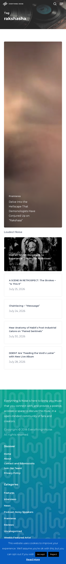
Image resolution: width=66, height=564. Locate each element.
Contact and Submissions (19, 463)
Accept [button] (41, 554)
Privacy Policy (12, 473)
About (7, 458)
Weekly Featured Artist (17, 537)
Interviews (10, 499)
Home (7, 453)
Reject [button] (53, 554)
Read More (33, 559)
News (7, 505)
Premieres (15, 196)
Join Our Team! (13, 468)
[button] (61, 3)
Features (9, 492)
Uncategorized (13, 531)
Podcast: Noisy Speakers (18, 512)
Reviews (9, 524)
